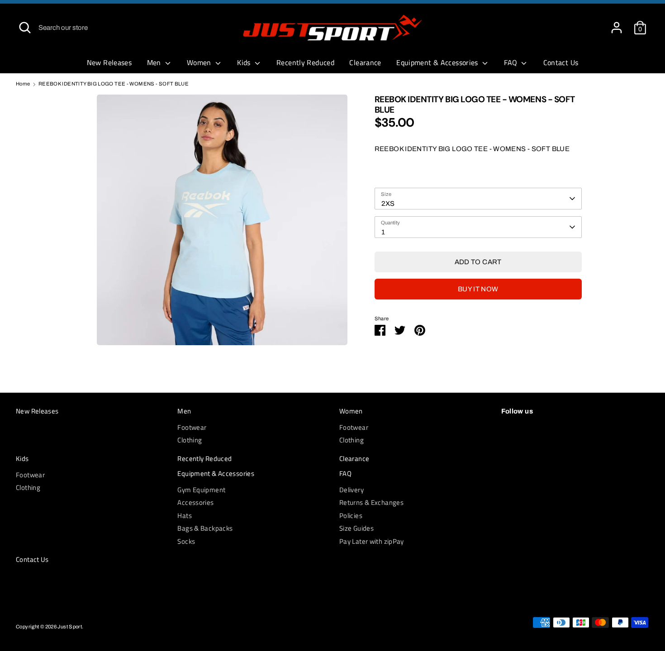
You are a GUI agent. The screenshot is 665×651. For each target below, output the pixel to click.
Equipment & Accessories (438, 62)
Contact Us (561, 62)
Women (200, 62)
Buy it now (478, 289)
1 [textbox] (383, 232)
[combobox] (478, 198)
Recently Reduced (305, 62)
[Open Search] (25, 28)
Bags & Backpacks (205, 528)
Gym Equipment (201, 490)
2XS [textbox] (388, 203)
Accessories (195, 502)
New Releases (109, 62)
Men (155, 62)
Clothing (189, 440)
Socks (186, 541)
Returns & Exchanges (371, 502)
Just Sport (69, 626)
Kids (244, 62)
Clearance (365, 62)
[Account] (617, 23)
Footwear (191, 427)
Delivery (351, 490)
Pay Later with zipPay (371, 541)
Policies (350, 515)
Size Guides (356, 528)
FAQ (511, 62)
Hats (184, 515)
